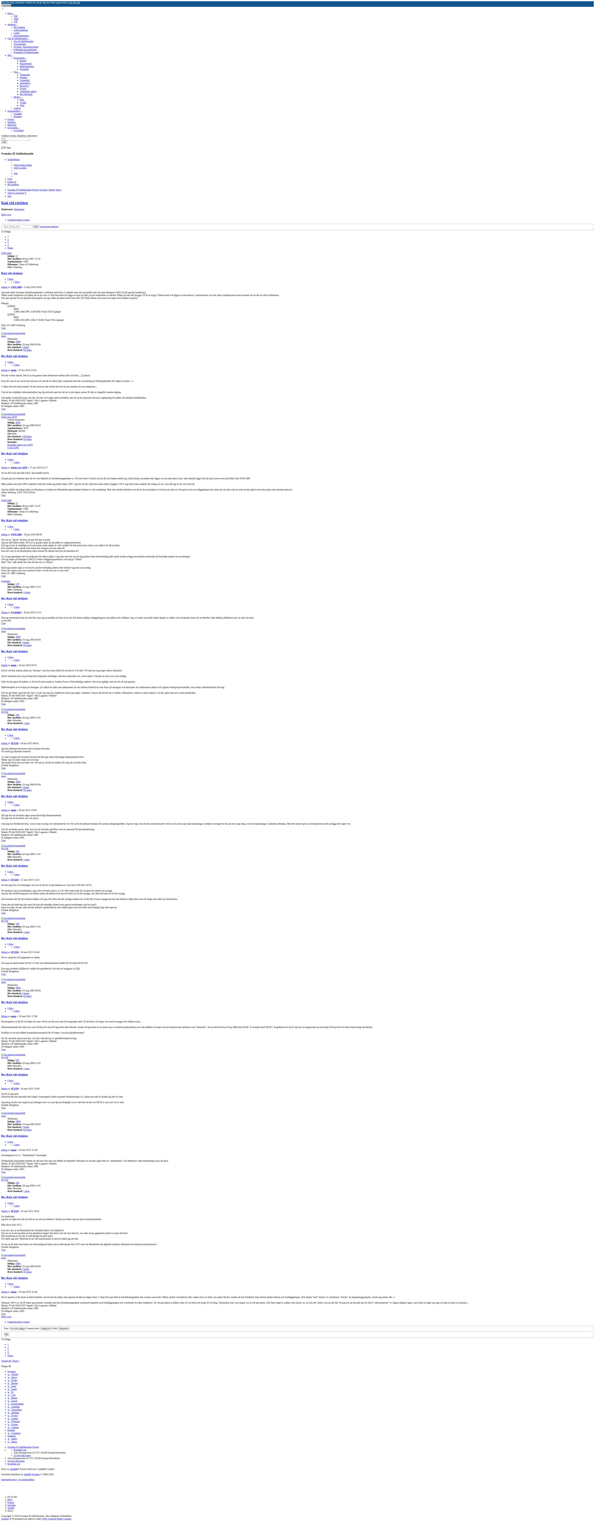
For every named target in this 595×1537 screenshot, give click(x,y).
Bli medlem (19, 27)
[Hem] (13, 14)
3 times (25, 347)
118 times (26, 436)
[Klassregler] (26, 58)
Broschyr (24, 86)
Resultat (18, 116)
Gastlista (18, 113)
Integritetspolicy (21, 35)
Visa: (6, 1328)
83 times (27, 439)
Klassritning (26, 63)
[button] (10, 248)
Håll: (55, 1328)
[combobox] (15, 139)
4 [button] (8, 245)
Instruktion (25, 83)
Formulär (24, 69)
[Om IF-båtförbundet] (28, 39)
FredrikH (5, 581)
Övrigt (23, 88)
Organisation (20, 44)
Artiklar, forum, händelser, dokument (19, 135)
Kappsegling (13, 111)
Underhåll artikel (28, 91)
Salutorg (11, 122)
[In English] (19, 128)
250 (17, 715)
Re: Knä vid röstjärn (14, 356)
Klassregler (19, 58)
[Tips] (19, 72)
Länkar (17, 108)
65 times (27, 350)
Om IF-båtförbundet (17, 38)
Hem (9, 13)
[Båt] (12, 56)
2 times (26, 592)
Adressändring (21, 30)
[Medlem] (16, 25)
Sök (4, 142)
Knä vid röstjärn (14, 203)
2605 (17, 422)
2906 (17, 341)
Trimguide (25, 74)
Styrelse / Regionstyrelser (26, 47)
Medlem (11, 24)
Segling (23, 77)
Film (22, 105)
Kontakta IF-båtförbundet (26, 52)
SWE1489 (6, 253)
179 (17, 584)
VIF (16, 21)
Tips (16, 72)
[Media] (21, 97)
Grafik (23, 102)
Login (17, 33)
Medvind (11, 125)
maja (3, 336)
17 (16, 256)
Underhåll (25, 80)
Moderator (19, 209)
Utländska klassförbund (25, 49)
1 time (26, 723)
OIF (16, 16)
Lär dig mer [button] (74, 2)
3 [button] (8, 242)
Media (17, 97)
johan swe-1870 (9, 417)
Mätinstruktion (27, 66)
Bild (22, 100)
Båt (9, 55)
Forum (10, 119)
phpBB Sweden (32, 1474)
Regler (23, 60)
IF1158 (4, 712)
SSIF (16, 19)
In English (12, 127)
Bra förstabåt (26, 94)
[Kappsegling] (21, 111)
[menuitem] (23, 165)
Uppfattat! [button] (6, 5)
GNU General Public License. (57, 1518)
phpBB (13, 1469)
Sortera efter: (33, 1328)
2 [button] (8, 239)
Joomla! (5, 1518)
